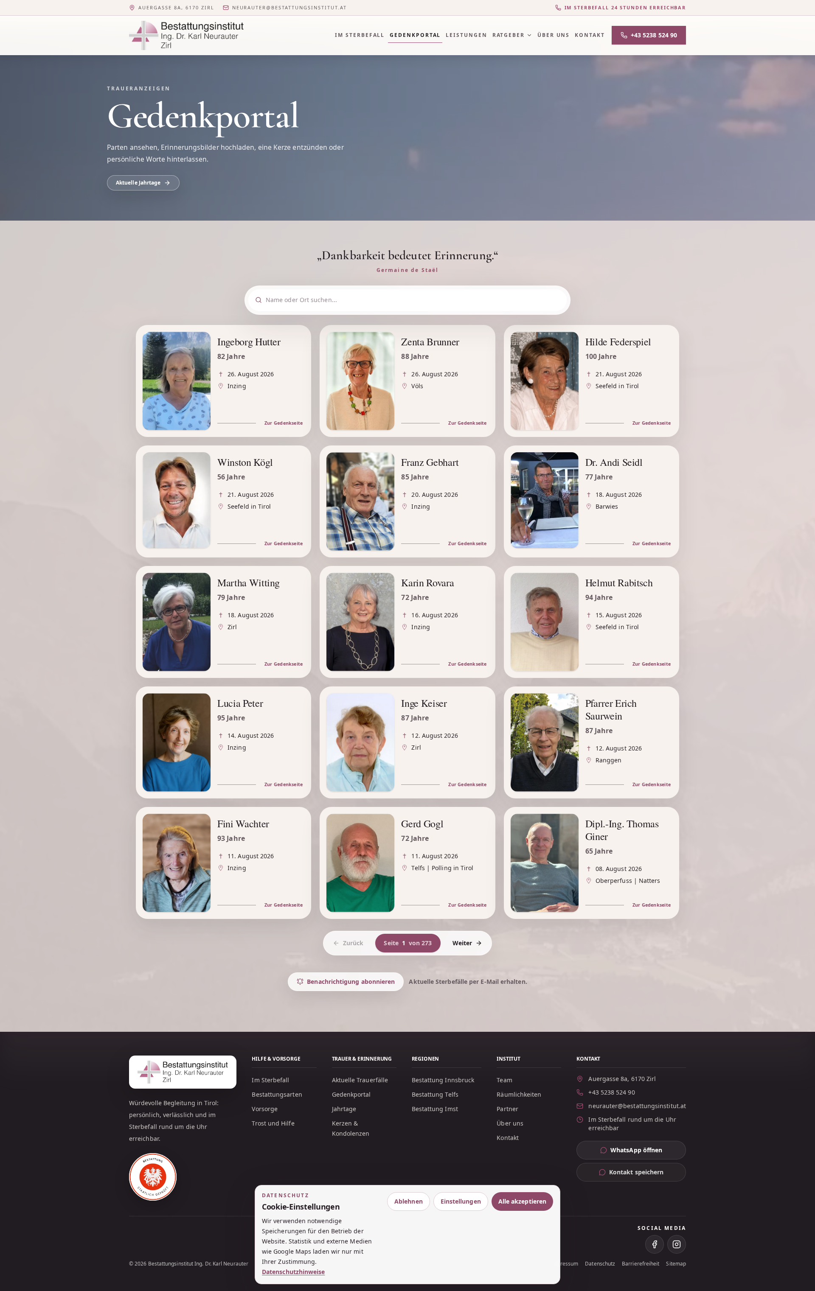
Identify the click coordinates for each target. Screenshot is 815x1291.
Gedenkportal (415, 35)
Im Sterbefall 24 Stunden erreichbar (625, 7)
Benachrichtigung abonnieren (351, 981)
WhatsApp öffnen (648, 1152)
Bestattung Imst (435, 1109)
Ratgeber (508, 35)
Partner (507, 1109)
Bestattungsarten (277, 1094)
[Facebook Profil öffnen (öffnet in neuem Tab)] (654, 1244)
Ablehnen (408, 1201)
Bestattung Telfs (435, 1094)
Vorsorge (265, 1109)
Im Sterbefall (360, 35)
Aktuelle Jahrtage (138, 182)
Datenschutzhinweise (293, 1272)
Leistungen (466, 35)
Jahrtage (344, 1109)
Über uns (553, 35)
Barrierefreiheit (640, 1263)
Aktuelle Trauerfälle (360, 1080)
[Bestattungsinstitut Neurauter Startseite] (186, 35)
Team (504, 1080)
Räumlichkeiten (519, 1094)
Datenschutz (600, 1263)
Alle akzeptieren (522, 1201)
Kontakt (589, 35)
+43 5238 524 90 (654, 35)
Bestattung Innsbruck (443, 1080)
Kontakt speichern (636, 1172)
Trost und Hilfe (273, 1123)
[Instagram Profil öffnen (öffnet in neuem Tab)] (676, 1244)
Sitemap (676, 1263)
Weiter (462, 943)
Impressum (565, 1263)
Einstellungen (461, 1201)
